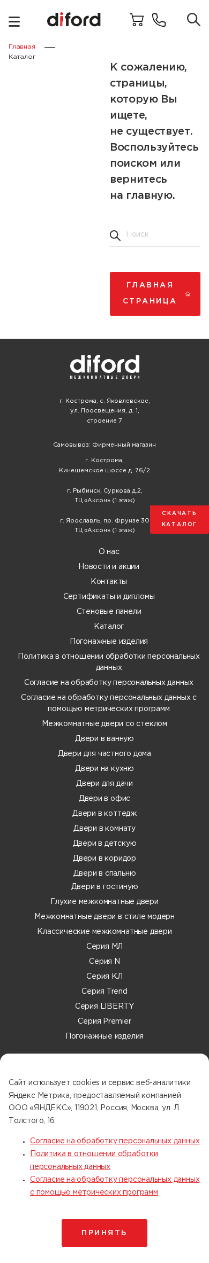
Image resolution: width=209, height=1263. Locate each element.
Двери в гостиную (104, 887)
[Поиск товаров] (193, 20)
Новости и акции (108, 567)
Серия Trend (104, 991)
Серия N (104, 961)
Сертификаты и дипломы (109, 597)
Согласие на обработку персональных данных (108, 683)
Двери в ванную (104, 739)
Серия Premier (104, 1021)
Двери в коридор (104, 858)
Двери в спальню (104, 873)
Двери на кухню (104, 769)
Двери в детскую (105, 843)
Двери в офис (104, 799)
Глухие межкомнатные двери (104, 902)
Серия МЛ (104, 947)
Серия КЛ (104, 976)
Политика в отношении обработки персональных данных (109, 662)
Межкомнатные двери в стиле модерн (104, 917)
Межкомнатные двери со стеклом (104, 724)
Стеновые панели (109, 612)
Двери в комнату (104, 828)
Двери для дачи (104, 784)
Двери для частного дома (104, 754)
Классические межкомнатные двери (104, 932)
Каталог (109, 626)
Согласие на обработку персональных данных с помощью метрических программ (109, 703)
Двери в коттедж (104, 813)
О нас (109, 552)
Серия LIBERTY (104, 1006)
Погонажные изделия (109, 641)
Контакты (109, 582)
